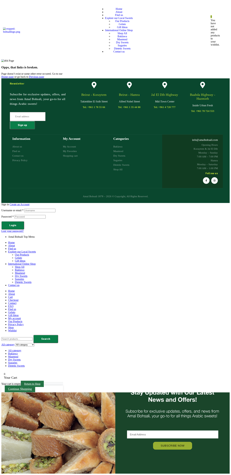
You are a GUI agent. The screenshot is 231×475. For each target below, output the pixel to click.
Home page (7, 76)
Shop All (19, 266)
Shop (11, 327)
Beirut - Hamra (129, 94)
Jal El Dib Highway (164, 94)
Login (12, 225)
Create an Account (19, 204)
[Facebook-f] (206, 180)
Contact (12, 303)
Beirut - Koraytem (94, 94)
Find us (12, 248)
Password (7, 216)
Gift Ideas (20, 260)
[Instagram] (214, 180)
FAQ (11, 306)
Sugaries (19, 279)
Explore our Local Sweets (22, 251)
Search (45, 339)
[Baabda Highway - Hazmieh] (202, 85)
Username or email (12, 210)
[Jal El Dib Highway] (164, 85)
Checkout (13, 300)
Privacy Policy (16, 324)
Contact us (13, 285)
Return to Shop (32, 383)
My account (14, 318)
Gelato (18, 257)
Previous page (36, 76)
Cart (10, 297)
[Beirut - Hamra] (129, 85)
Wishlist (12, 330)
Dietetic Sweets (23, 282)
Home (11, 242)
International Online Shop (22, 263)
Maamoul (20, 273)
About (11, 245)
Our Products (22, 254)
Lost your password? (12, 231)
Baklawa (19, 269)
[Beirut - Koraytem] (94, 85)
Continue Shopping (20, 389)
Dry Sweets (21, 276)
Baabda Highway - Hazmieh (202, 96)
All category (14, 350)
